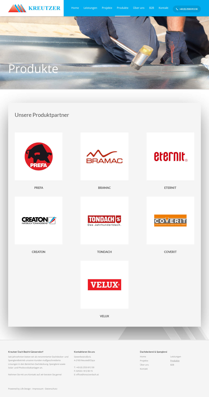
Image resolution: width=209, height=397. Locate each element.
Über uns (144, 364)
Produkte (174, 360)
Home (143, 356)
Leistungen (175, 356)
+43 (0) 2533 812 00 (85, 367)
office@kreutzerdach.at (87, 374)
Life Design (25, 388)
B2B (172, 364)
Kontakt (144, 368)
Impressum (37, 388)
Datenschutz (51, 388)
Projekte (144, 360)
